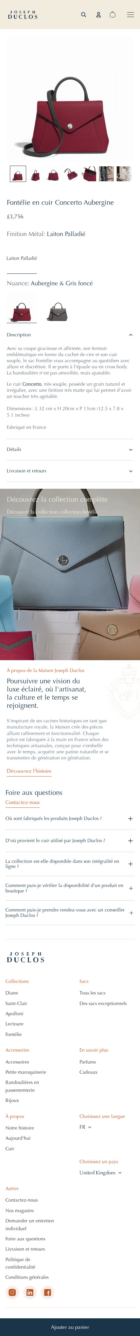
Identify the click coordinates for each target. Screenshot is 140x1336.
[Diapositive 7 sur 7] (124, 173)
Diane (11, 993)
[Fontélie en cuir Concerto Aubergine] (22, 308)
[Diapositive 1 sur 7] (18, 173)
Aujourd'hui (18, 1138)
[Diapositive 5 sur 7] (88, 173)
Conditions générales (27, 1277)
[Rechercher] (83, 14)
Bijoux (12, 1100)
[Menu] (130, 14)
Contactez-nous (22, 802)
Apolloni (14, 1014)
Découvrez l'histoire (29, 771)
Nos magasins (19, 1211)
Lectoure (14, 1024)
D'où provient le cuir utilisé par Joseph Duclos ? (55, 841)
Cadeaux (89, 1072)
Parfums (88, 1062)
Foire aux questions (25, 1239)
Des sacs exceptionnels (103, 1003)
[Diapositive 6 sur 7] (106, 173)
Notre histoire (19, 1128)
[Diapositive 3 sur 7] (53, 173)
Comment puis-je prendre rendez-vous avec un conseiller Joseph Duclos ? (65, 912)
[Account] (98, 14)
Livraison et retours (26, 471)
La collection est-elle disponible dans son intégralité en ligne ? (62, 863)
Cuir (9, 1149)
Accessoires (17, 1062)
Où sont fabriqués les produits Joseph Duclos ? (53, 818)
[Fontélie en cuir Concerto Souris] (57, 308)
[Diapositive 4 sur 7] (71, 173)
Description (19, 335)
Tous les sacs (92, 993)
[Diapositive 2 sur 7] (35, 173)
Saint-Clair (16, 1003)
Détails (14, 449)
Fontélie (13, 1034)
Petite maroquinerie (25, 1072)
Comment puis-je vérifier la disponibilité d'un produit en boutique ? (64, 888)
